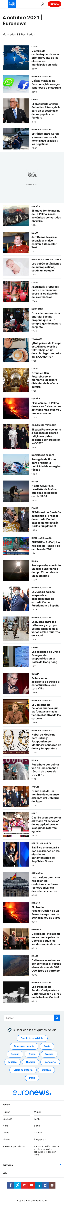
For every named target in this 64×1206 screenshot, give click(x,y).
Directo (55, 3)
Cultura (38, 1132)
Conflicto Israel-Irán (32, 1038)
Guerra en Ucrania (24, 1046)
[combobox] (32, 1018)
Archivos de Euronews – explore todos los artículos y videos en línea (46, 1150)
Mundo (37, 1112)
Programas (40, 1139)
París (32, 1077)
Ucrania (46, 1069)
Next (5, 1125)
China (32, 1054)
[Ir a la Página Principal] (12, 4)
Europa (6, 1112)
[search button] (57, 1018)
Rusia (47, 1046)
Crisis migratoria (22, 1069)
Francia (49, 1054)
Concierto (50, 1061)
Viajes (6, 1132)
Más (5, 1173)
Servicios (8, 1165)
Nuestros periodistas (14, 1146)
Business (7, 1118)
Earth (37, 1118)
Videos (6, 1139)
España (15, 1054)
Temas (6, 1104)
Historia (30, 1061)
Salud (37, 1125)
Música (12, 1061)
